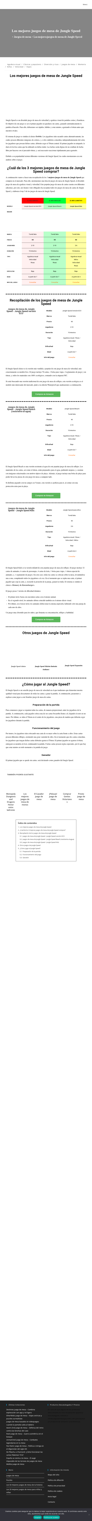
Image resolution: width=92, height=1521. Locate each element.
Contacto (51, 1502)
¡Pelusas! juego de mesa (53, 797)
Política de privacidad (56, 1486)
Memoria (82, 64)
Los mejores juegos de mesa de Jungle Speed (58, 37)
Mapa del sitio (53, 1475)
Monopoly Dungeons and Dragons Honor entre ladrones (11, 802)
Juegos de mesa (68, 64)
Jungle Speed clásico (18, 666)
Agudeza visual (13, 64)
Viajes (29, 67)
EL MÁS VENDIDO (32, 200)
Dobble (39, 136)
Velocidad (19, 67)
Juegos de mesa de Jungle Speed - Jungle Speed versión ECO (21, 311)
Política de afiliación (56, 1480)
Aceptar (37, 1517)
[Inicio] (11, 37)
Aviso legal (52, 1496)
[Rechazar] (89, 1514)
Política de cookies (55, 1491)
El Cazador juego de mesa (39, 797)
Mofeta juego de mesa (15, 1464)
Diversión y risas (51, 64)
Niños (9, 67)
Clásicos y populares (32, 64)
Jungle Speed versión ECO (32, 206)
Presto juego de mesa (81, 797)
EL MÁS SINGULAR (54, 200)
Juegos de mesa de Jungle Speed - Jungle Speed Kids (21, 509)
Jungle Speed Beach (54, 206)
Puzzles (9, 1480)
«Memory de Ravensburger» (22, 585)
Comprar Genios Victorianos (67, 798)
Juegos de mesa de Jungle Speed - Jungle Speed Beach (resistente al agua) (21, 409)
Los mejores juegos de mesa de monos (25, 799)
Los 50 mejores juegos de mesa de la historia (24, 1485)
